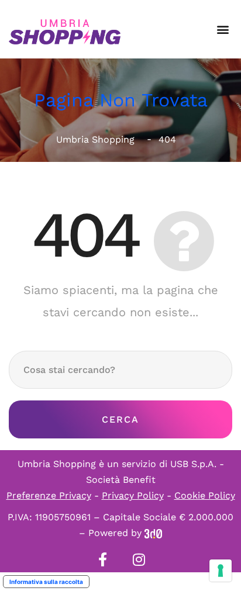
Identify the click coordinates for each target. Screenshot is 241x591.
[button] (222, 29)
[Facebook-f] (102, 559)
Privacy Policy (133, 495)
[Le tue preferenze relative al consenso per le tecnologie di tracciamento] (220, 570)
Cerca (120, 419)
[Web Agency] (153, 532)
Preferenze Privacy (48, 495)
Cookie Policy (204, 495)
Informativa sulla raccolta (46, 581)
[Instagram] (139, 559)
